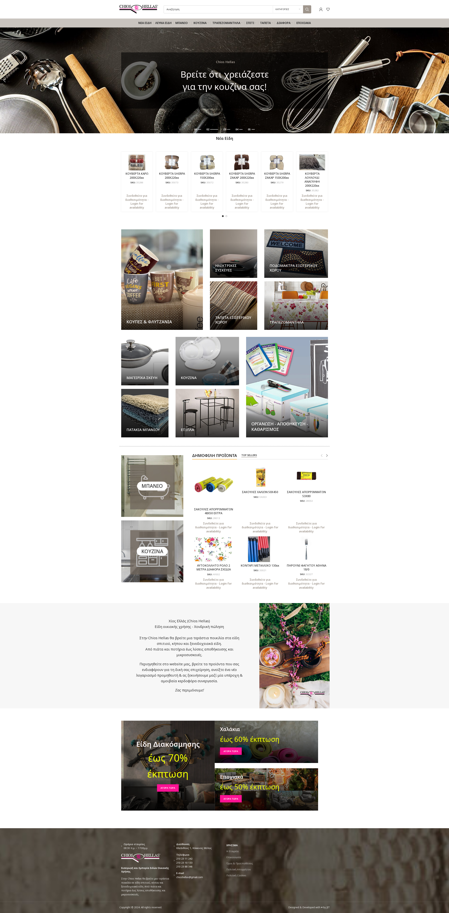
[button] (4, 80)
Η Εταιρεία (232, 851)
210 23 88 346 (184, 866)
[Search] (307, 9)
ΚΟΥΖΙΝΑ (152, 551)
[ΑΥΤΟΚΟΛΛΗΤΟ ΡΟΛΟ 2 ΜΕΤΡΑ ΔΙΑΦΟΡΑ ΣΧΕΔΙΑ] (213, 549)
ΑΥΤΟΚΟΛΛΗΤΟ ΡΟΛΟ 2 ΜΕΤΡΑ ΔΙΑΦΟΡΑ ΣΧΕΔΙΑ (213, 567)
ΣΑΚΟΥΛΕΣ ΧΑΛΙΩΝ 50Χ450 (260, 492)
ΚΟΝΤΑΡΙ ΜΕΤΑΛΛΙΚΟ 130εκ (260, 565)
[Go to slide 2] (226, 216)
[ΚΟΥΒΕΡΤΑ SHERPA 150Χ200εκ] (207, 162)
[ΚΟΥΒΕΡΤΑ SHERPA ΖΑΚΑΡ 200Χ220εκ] (242, 162)
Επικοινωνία (233, 857)
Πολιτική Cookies (236, 875)
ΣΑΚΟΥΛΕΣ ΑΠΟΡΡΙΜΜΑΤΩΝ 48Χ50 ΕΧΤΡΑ (213, 511)
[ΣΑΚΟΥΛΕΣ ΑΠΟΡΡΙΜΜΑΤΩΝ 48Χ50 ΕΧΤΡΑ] (213, 484)
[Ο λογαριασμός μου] (320, 9)
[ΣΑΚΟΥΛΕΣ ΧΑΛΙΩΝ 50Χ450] (260, 476)
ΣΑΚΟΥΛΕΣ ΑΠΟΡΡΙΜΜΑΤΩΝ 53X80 (306, 494)
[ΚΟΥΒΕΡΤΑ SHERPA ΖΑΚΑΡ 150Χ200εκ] (277, 162)
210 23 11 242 (184, 858)
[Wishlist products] (328, 9)
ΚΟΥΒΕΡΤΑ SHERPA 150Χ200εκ (207, 175)
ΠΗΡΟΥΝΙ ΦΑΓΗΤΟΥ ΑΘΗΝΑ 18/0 (306, 567)
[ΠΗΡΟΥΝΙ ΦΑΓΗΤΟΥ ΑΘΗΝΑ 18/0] (306, 549)
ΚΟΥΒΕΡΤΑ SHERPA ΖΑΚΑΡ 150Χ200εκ (277, 175)
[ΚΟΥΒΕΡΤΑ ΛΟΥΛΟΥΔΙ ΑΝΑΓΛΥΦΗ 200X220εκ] (312, 162)
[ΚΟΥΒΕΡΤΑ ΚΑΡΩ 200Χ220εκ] (137, 162)
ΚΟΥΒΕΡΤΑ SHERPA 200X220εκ (172, 175)
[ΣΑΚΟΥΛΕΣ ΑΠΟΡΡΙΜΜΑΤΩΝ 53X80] (306, 476)
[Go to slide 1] (223, 216)
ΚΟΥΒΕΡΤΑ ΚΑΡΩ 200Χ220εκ (136, 175)
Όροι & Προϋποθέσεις (239, 863)
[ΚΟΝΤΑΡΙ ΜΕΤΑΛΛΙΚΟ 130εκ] (260, 549)
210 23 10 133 (184, 862)
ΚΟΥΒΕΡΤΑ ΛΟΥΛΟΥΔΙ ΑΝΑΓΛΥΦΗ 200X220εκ (312, 179)
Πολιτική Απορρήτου (238, 869)
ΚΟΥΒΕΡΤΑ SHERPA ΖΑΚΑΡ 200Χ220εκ (242, 175)
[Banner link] (162, 279)
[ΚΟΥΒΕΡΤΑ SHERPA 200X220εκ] (172, 162)
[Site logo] (138, 9)
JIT (328, 907)
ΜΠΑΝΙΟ (152, 486)
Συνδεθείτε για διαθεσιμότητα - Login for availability (137, 201)
